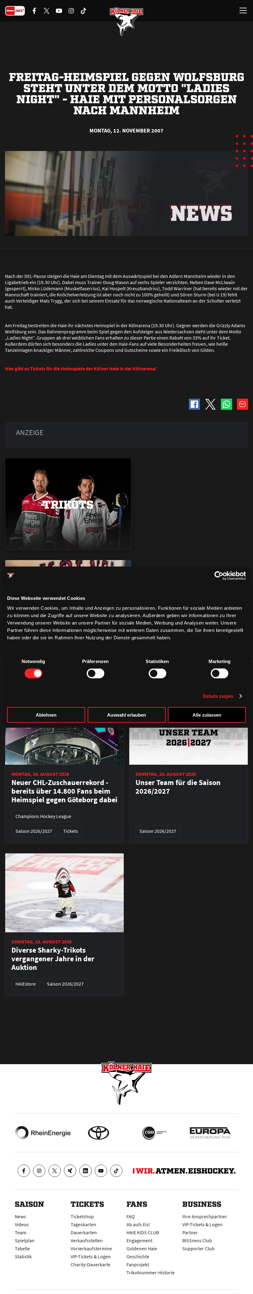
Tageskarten (83, 1224)
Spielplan (25, 1240)
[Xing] (70, 1171)
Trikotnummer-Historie (150, 1272)
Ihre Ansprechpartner (204, 1216)
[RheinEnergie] (43, 1133)
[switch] (95, 673)
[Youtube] (101, 1171)
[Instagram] (39, 1171)
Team (20, 1232)
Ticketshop (82, 1216)
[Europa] (210, 1133)
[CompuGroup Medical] (154, 1133)
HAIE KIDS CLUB (142, 1232)
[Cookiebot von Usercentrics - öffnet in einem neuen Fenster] (219, 575)
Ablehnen (46, 714)
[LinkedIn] (85, 1171)
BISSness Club (197, 1240)
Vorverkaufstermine (91, 1248)
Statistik (23, 1256)
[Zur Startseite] (126, 21)
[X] (54, 1171)
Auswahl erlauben (126, 714)
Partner (190, 1232)
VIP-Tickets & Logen (91, 1256)
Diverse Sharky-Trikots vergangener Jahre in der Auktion (52, 959)
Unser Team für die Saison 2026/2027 (178, 787)
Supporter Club (198, 1248)
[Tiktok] (116, 1171)
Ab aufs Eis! (138, 1224)
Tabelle (22, 1248)
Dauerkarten (84, 1232)
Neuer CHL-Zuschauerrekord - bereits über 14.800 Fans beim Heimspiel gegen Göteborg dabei (64, 791)
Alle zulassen (207, 714)
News (20, 1216)
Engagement (139, 1240)
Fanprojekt (137, 1264)
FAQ (130, 1216)
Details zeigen (218, 696)
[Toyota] (98, 1133)
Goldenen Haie (141, 1248)
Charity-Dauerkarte (90, 1264)
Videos (22, 1224)
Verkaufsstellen (87, 1240)
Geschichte (137, 1256)
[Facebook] (24, 1171)
